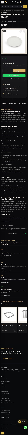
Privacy (2, 428)
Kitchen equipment (5, 381)
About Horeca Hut (5, 417)
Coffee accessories (5, 383)
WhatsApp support (5, 415)
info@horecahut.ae (5, 412)
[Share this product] (5, 25)
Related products (23, 103)
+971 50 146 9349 (5, 410)
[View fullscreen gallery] (24, 31)
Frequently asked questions (7, 402)
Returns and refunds (5, 400)
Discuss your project (7, 358)
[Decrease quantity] (4, 70)
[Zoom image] (20, 31)
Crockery (10, 21)
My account (3, 396)
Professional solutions (6, 398)
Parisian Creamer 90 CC (7, 325)
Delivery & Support (12, 103)
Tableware (8, 10)
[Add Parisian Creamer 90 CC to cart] (14, 330)
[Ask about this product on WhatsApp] (25, 233)
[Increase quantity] (10, 70)
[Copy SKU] (2, 25)
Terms (6, 428)
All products (4, 379)
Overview (4, 103)
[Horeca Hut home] (7, 2)
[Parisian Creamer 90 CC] (9, 315)
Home (2, 10)
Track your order (5, 393)
